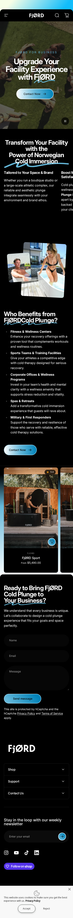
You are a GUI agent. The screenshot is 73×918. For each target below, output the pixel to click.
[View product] (52, 542)
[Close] (69, 889)
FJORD (30, 553)
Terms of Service (52, 713)
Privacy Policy (26, 713)
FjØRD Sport (31, 558)
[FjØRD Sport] (31, 507)
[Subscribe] (62, 836)
